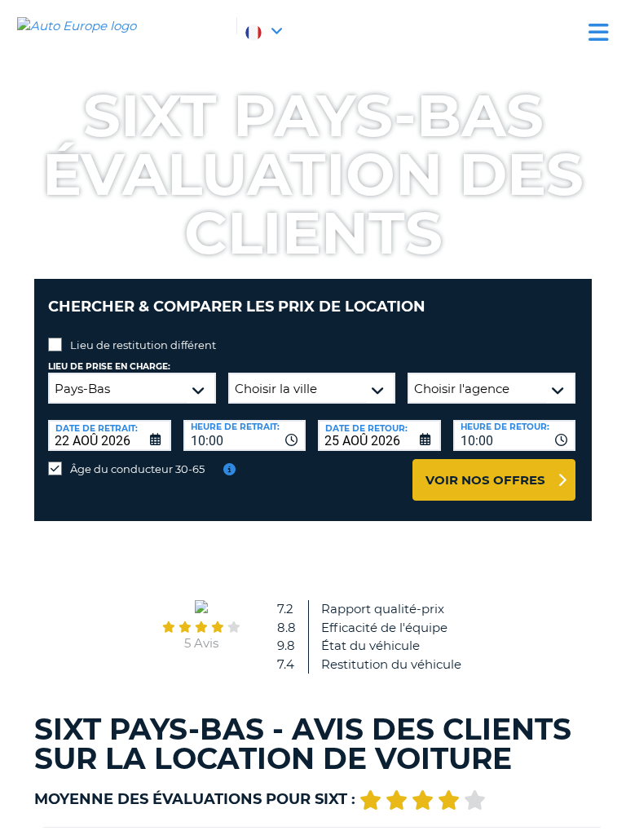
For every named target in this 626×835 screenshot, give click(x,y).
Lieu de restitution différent (143, 344)
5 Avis (201, 643)
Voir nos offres (485, 480)
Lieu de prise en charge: (109, 366)
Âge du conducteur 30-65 (137, 468)
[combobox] (245, 435)
